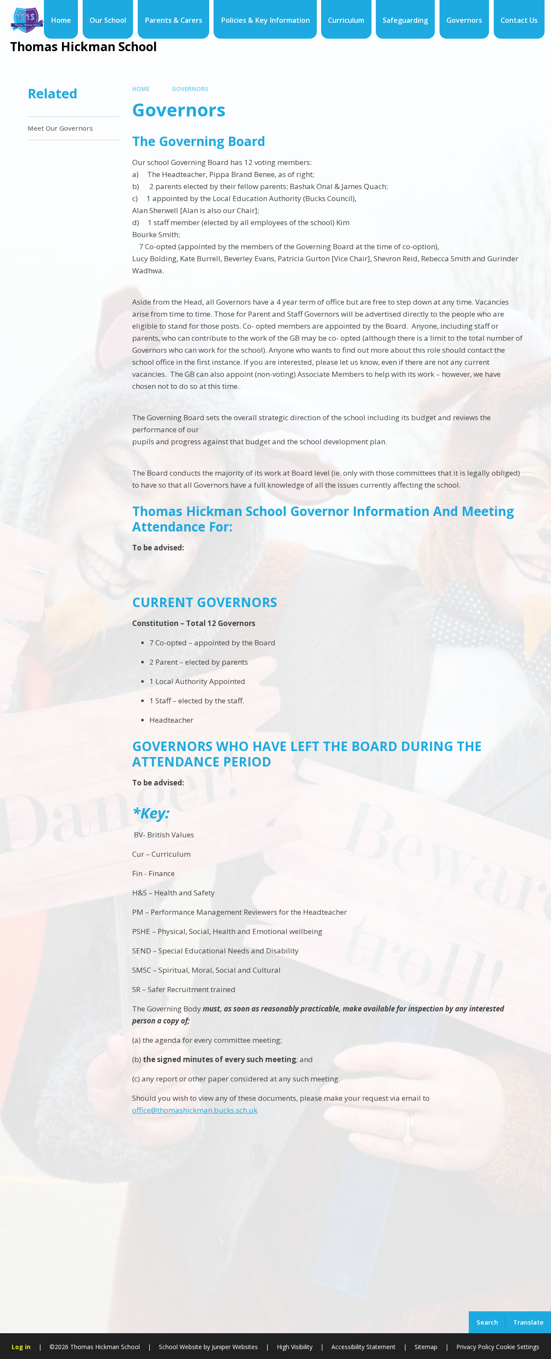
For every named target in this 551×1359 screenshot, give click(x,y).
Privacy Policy (475, 1347)
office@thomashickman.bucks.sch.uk (194, 1110)
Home (140, 89)
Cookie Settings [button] (517, 1347)
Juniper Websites (234, 1347)
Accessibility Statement (363, 1347)
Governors (190, 89)
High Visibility (295, 1347)
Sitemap (426, 1347)
